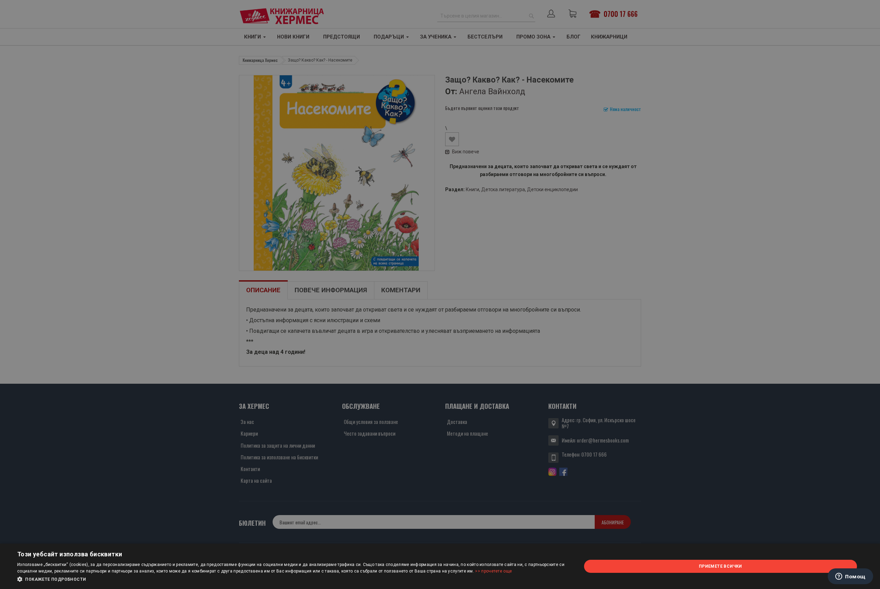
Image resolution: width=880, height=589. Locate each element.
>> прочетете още (493, 571)
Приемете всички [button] (720, 566)
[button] (291, 579)
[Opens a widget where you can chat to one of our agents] (850, 577)
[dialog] (440, 566)
